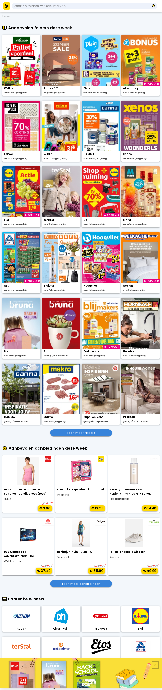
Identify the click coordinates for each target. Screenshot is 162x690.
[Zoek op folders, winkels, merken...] (153, 6)
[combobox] (81, 6)
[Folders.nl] (6, 6)
